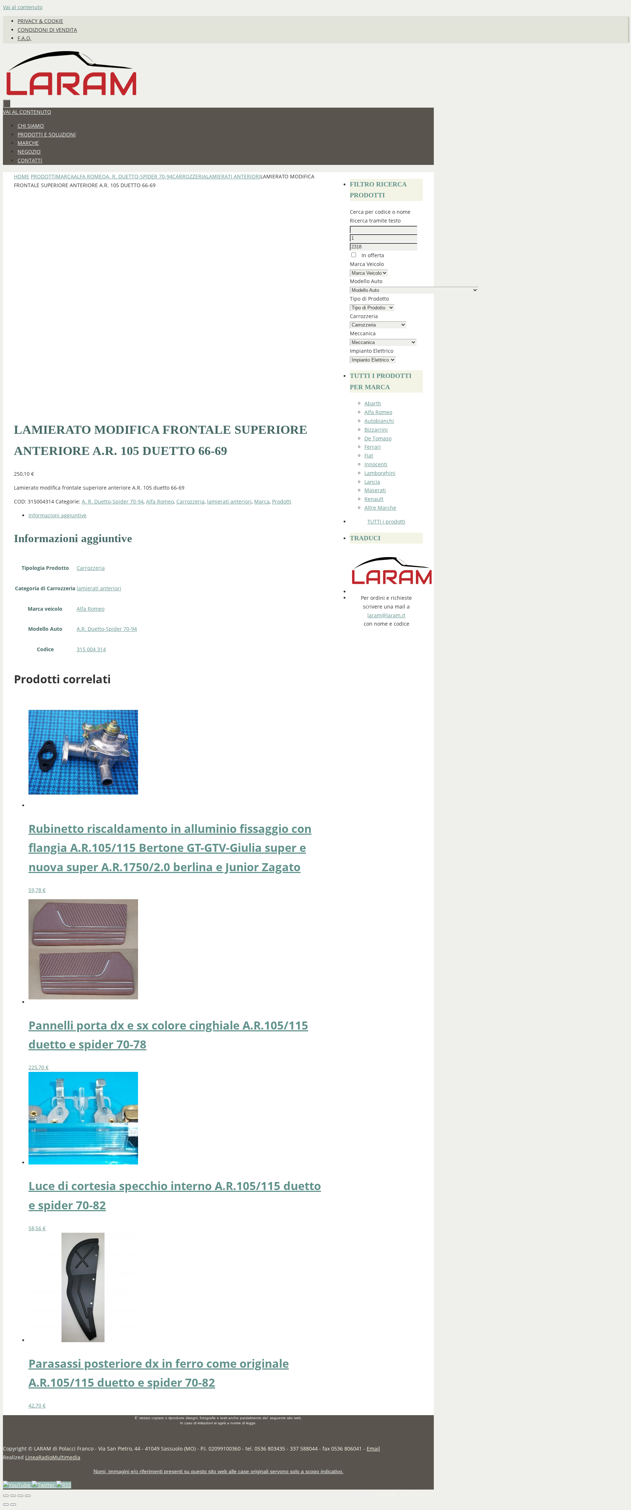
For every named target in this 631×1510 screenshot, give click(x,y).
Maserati (375, 490)
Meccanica (363, 333)
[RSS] (63, 1485)
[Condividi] (20, 1496)
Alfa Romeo (90, 176)
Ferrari (372, 446)
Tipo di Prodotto (369, 298)
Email (373, 1448)
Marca (65, 176)
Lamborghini (379, 473)
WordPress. (414, 1493)
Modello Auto (366, 281)
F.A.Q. (24, 38)
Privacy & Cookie (40, 21)
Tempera (386, 1493)
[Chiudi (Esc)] (28, 1496)
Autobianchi (379, 420)
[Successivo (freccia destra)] (13, 1504)
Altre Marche (380, 507)
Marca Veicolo (367, 263)
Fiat (368, 455)
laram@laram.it (386, 615)
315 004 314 (91, 649)
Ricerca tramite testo (375, 220)
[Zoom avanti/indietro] (6, 1496)
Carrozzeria (189, 176)
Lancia (372, 481)
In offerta (372, 255)
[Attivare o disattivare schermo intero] (13, 1496)
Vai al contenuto (22, 7)
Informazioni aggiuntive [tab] (57, 515)
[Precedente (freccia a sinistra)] (6, 1504)
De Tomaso (377, 438)
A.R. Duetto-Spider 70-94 (107, 628)
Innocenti (375, 464)
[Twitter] (44, 1485)
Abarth (372, 403)
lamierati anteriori (233, 176)
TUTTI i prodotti (386, 521)
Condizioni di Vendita (47, 29)
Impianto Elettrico (371, 350)
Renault (373, 498)
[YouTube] (17, 1485)
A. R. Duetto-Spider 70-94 (139, 176)
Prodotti (43, 176)
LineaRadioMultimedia (52, 1457)
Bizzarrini (376, 429)
